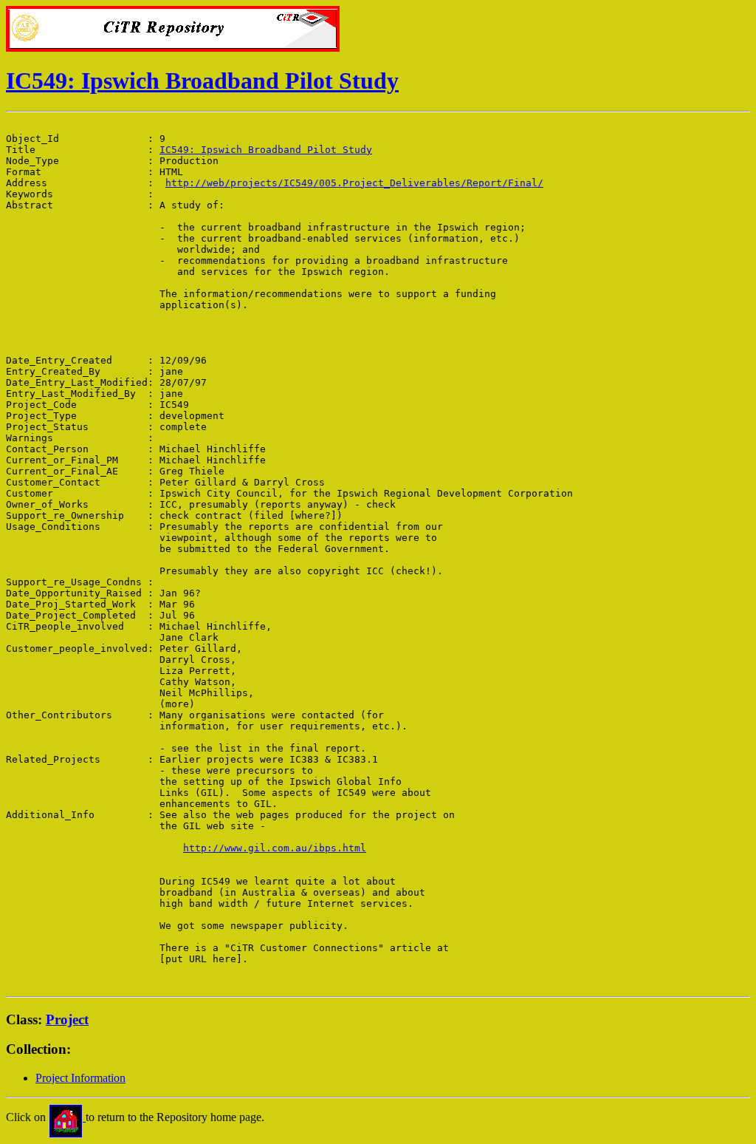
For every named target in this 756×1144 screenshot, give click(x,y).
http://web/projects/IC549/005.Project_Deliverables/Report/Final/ (354, 182)
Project (67, 1019)
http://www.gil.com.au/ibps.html (274, 848)
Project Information (80, 1078)
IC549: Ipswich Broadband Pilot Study (202, 80)
